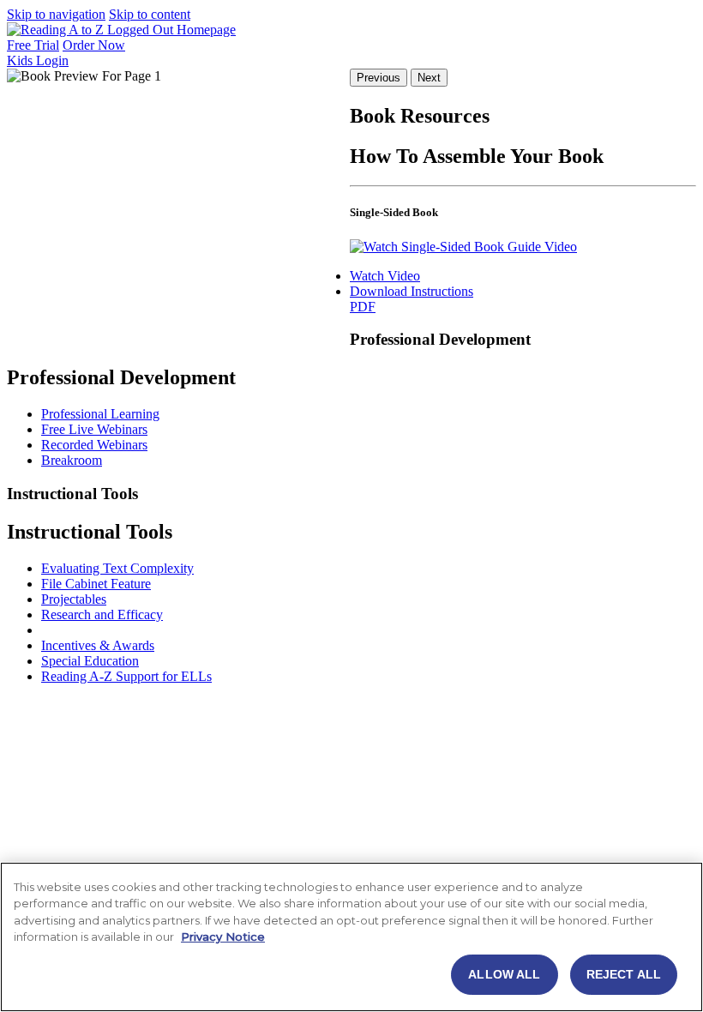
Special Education (90, 661)
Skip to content (149, 14)
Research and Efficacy (102, 614)
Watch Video (385, 275)
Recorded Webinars (94, 444)
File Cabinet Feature (96, 583)
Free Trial (33, 45)
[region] (351, 937)
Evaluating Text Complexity (117, 568)
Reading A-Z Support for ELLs (126, 676)
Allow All (504, 974)
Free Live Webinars (94, 429)
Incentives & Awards (97, 645)
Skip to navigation (56, 14)
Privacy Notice (223, 936)
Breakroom (71, 460)
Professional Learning (100, 414)
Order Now (94, 45)
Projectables (73, 599)
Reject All (623, 974)
